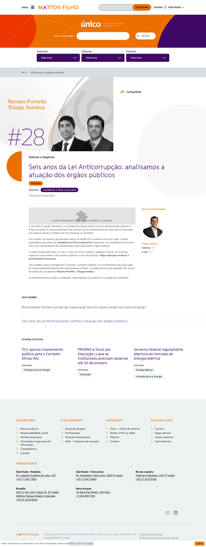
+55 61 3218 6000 (26, 499)
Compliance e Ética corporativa (59, 189)
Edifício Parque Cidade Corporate (35, 496)
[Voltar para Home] (58, 7)
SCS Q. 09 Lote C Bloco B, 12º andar (37, 492)
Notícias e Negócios (42, 157)
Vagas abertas (163, 433)
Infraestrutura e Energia (37, 369)
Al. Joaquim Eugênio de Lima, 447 (36, 475)
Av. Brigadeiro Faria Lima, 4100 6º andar (99, 475)
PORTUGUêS (174, 7)
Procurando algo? (64, 35)
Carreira (159, 428)
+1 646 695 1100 (85, 496)
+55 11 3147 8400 (86, 479)
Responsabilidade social (34, 433)
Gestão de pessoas (31, 437)
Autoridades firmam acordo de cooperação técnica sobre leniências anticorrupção (84, 307)
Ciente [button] (199, 543)
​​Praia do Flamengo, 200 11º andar (155, 475)
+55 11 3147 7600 (26, 479)
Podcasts (36, 183)
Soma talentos (163, 441)
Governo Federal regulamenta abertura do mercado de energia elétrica (158, 354)
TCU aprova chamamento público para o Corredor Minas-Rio (42, 354)
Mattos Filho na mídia (122, 433)
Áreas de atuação (75, 428)
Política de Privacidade (81, 543)
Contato (24, 453)
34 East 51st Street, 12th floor (93, 492)
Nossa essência (29, 428)
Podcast (114, 437)
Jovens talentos (164, 437)
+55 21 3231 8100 (146, 479)
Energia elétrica (144, 369)
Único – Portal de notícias (125, 428)
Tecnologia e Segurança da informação (35, 443)
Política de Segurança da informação (159, 537)
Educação (85, 374)
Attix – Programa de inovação (82, 441)
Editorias (87, 51)
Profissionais (72, 433)
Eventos (114, 441)
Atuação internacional (77, 437)
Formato (131, 51)
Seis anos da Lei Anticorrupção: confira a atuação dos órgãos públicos (75, 321)
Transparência (28, 448)
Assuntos (42, 51)
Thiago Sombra (149, 243)
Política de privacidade (151, 534)
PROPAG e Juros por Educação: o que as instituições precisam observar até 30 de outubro (103, 356)
